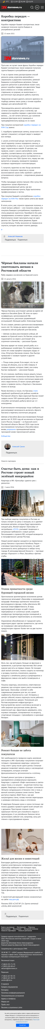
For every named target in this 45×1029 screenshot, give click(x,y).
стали (35, 391)
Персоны (31, 927)
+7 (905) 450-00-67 (8, 966)
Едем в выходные (7, 927)
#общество (5, 436)
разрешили (11, 429)
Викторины (17, 929)
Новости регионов (25, 930)
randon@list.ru (6, 980)
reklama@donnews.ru (9, 968)
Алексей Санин (18, 446)
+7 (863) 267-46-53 (8, 978)
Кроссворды (5, 929)
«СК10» (16, 529)
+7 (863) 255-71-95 (8, 964)
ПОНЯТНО (22, 1025)
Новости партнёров (8, 930)
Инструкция (21, 927)
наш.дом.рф (14, 899)
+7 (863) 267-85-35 (8, 976)
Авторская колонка (31, 929)
